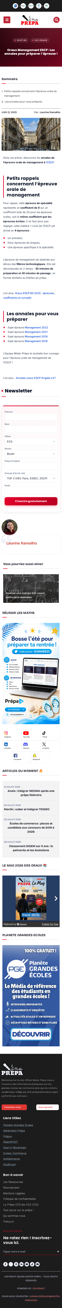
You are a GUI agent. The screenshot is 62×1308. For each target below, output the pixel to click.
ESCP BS (22, 40)
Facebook (17, 759)
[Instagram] (16, 1264)
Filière (8, 436)
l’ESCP (50, 162)
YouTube (26, 737)
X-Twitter (45, 748)
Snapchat (36, 759)
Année (8, 448)
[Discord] (37, 1264)
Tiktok (44, 737)
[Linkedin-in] (21, 1264)
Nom (7, 424)
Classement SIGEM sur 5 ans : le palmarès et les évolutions (31, 848)
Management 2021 (36, 331)
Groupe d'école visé (15, 473)
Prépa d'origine (12, 461)
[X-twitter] (11, 1264)
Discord (26, 748)
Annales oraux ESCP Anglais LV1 (35, 377)
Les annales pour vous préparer (23, 101)
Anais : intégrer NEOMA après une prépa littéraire (31, 793)
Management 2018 (36, 341)
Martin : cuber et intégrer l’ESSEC (27, 809)
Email (7, 485)
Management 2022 (36, 327)
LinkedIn (7, 748)
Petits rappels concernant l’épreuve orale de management (30, 93)
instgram (7, 737)
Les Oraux (41, 40)
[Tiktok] (32, 1264)
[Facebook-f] (5, 1264)
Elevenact (39, 1288)
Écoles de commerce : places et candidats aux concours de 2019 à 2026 (31, 827)
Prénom (9, 412)
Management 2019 (36, 336)
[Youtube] (26, 1264)
